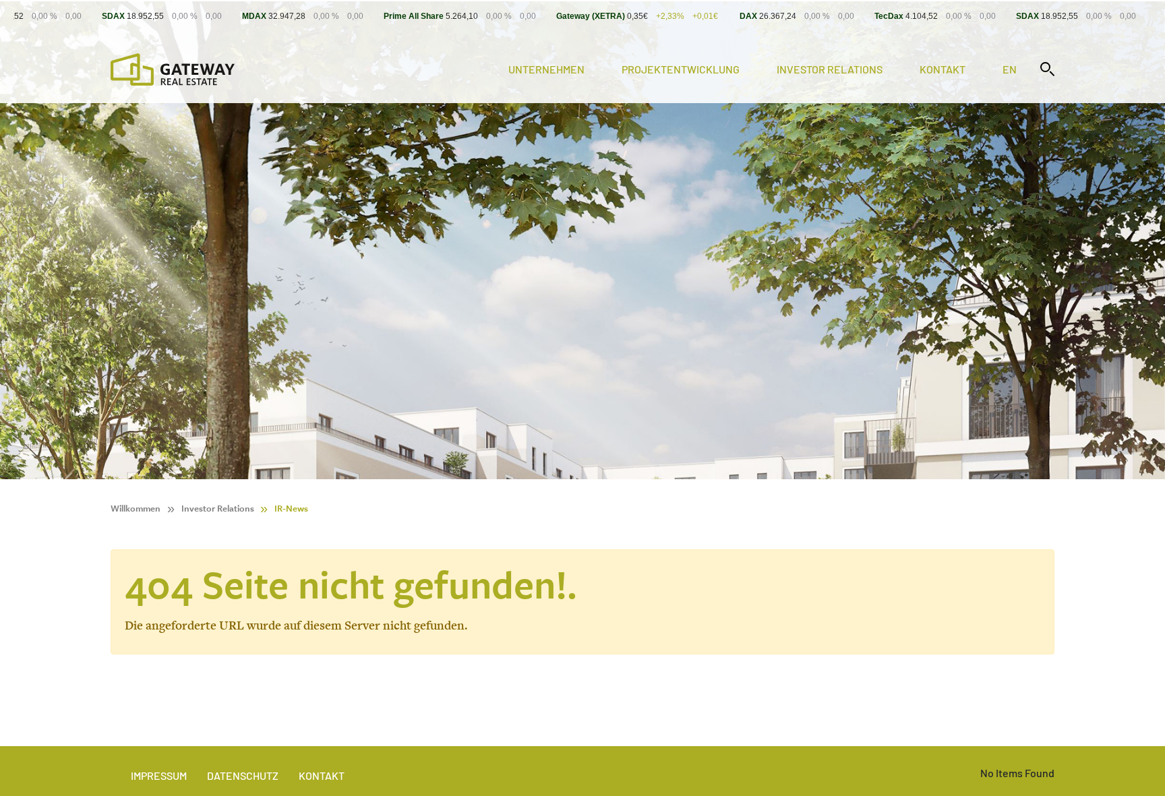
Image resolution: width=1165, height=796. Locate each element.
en (1010, 69)
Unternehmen (546, 69)
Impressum (159, 775)
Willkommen (135, 508)
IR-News (291, 508)
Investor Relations (830, 69)
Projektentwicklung (681, 69)
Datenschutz (242, 775)
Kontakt (942, 69)
